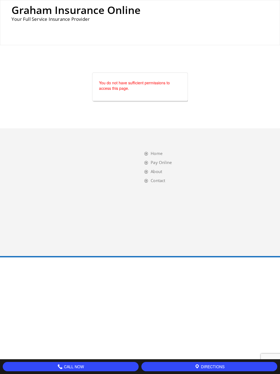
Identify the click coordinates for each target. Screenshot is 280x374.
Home (156, 153)
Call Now (73, 366)
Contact (158, 180)
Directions (212, 366)
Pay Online (161, 162)
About (156, 171)
